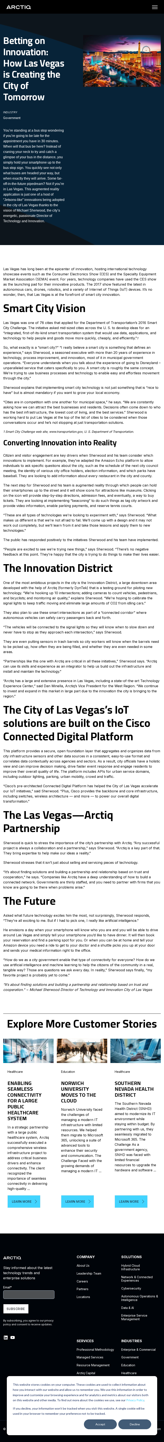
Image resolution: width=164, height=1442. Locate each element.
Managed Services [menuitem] (90, 1357)
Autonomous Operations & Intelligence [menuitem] (139, 1298)
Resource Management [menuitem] (93, 1365)
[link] (18, 7)
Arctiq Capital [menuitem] (86, 1373)
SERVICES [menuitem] (85, 1341)
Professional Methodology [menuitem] (95, 1349)
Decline (135, 1424)
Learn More (22, 1201)
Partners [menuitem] (82, 1289)
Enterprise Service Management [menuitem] (134, 1317)
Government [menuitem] (130, 1357)
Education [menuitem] (128, 1365)
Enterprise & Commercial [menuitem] (138, 1349)
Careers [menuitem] (82, 1281)
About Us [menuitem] (83, 1265)
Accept (100, 1424)
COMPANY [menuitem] (86, 1257)
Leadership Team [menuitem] (89, 1273)
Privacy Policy (135, 1400)
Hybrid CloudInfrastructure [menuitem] (130, 1267)
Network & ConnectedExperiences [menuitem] (137, 1278)
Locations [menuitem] (83, 1297)
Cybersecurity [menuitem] (131, 1288)
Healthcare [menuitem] (129, 1373)
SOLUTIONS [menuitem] (131, 1257)
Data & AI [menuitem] (127, 1308)
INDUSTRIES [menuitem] (131, 1341)
